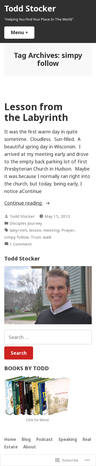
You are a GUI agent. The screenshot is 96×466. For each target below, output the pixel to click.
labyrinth (18, 230)
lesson (35, 230)
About (29, 446)
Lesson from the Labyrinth (36, 111)
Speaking (67, 439)
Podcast (44, 439)
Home (10, 439)
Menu (22, 32)
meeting (51, 230)
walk (47, 237)
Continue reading (23, 203)
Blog (26, 439)
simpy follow (16, 237)
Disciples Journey (26, 223)
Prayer (67, 230)
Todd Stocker (30, 8)
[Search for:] (48, 337)
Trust (36, 237)
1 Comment (21, 244)
